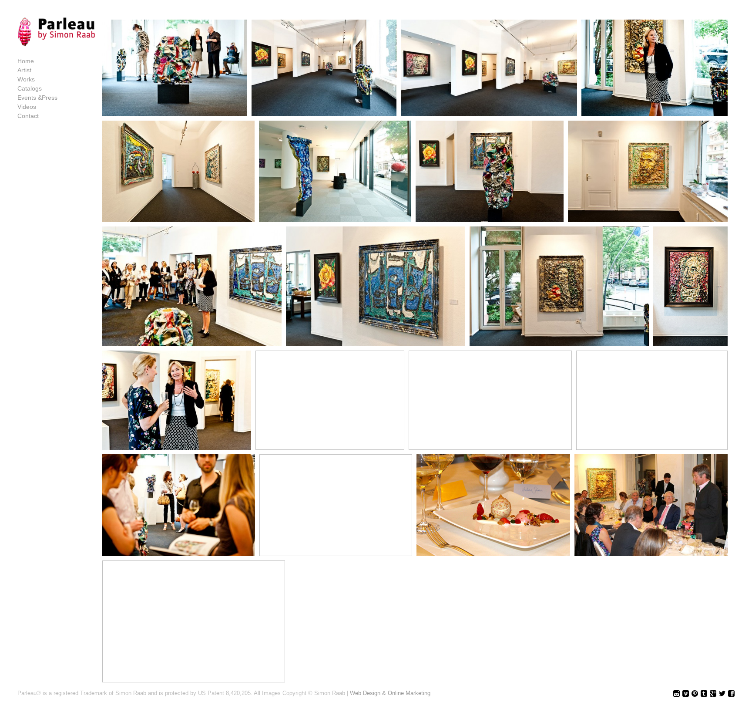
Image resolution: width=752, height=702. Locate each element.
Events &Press (37, 97)
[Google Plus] (713, 694)
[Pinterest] (695, 694)
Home (25, 60)
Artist (24, 70)
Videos (26, 106)
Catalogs (29, 88)
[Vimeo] (685, 694)
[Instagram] (676, 694)
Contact (28, 115)
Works (26, 79)
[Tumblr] (704, 694)
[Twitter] (722, 694)
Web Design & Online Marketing (390, 693)
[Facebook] (731, 694)
